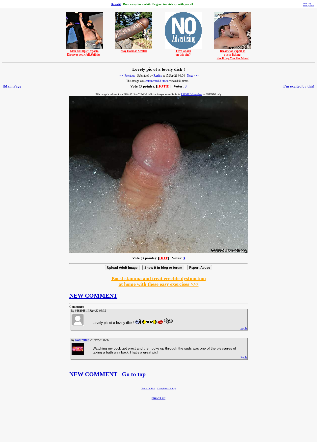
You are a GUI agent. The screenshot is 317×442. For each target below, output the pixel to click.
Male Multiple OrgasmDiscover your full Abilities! (84, 52)
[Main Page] (13, 86)
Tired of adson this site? (183, 52)
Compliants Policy (166, 388)
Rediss (158, 75)
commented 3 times (156, 81)
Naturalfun (82, 340)
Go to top (134, 374)
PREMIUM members (191, 94)
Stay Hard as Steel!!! (134, 51)
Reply (243, 328)
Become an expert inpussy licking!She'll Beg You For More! (233, 54)
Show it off (158, 398)
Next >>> (193, 75)
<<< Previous (127, 75)
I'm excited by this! (298, 86)
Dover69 (116, 4)
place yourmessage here (308, 4)
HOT (163, 258)
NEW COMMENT (93, 295)
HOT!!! (163, 86)
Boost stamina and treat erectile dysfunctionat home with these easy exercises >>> (158, 281)
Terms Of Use (148, 388)
